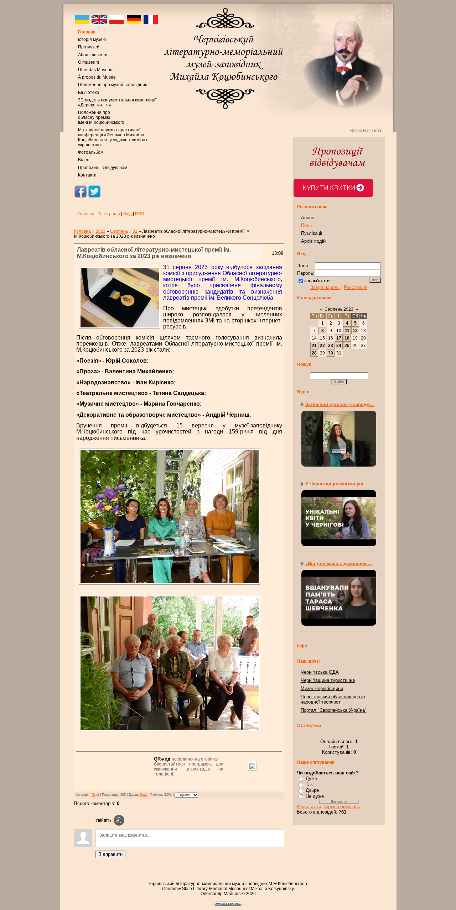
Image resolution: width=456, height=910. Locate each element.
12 (355, 330)
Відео (83, 159)
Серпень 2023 (339, 309)
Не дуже (315, 796)
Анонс (307, 217)
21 (314, 345)
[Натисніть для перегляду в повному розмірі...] (169, 586)
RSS (139, 213)
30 (330, 353)
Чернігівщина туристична (328, 680)
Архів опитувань (342, 806)
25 (346, 345)
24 (338, 345)
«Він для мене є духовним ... (338, 563)
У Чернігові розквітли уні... (336, 483)
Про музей (88, 46)
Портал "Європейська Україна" (334, 710)
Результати (309, 806)
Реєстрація (109, 213)
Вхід (127, 213)
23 (330, 345)
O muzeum (88, 62)
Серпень (119, 231)
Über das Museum (96, 69)
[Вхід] (119, 820)
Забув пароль (325, 287)
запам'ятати (317, 280)
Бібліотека (88, 92)
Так (309, 784)
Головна (86, 32)
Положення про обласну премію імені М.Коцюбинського (101, 117)
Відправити (110, 854)
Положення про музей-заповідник (112, 84)
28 (314, 353)
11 (347, 330)
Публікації (311, 233)
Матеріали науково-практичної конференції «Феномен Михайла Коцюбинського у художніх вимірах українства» (112, 137)
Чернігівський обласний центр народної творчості (333, 699)
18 (346, 338)
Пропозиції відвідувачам (102, 167)
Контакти (87, 175)
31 (135, 231)
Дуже (311, 778)
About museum (92, 54)
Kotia (143, 794)
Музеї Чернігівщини (322, 688)
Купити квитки (329, 187)
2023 (100, 231)
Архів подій (313, 241)
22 (322, 345)
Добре (312, 790)
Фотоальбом (90, 152)
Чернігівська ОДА (320, 672)
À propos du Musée (97, 77)
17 (338, 338)
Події (95, 794)
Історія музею (92, 39)
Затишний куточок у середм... (339, 404)
